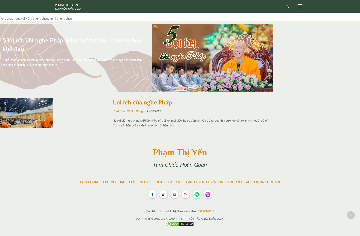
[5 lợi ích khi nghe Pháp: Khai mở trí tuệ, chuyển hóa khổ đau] (212, 57)
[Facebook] (152, 194)
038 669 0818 (206, 211)
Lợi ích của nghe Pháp (142, 102)
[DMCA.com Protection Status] (180, 223)
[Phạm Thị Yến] (68, 7)
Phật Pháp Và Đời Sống (128, 111)
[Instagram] (186, 194)
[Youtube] (174, 194)
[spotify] (197, 194)
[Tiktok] (163, 194)
